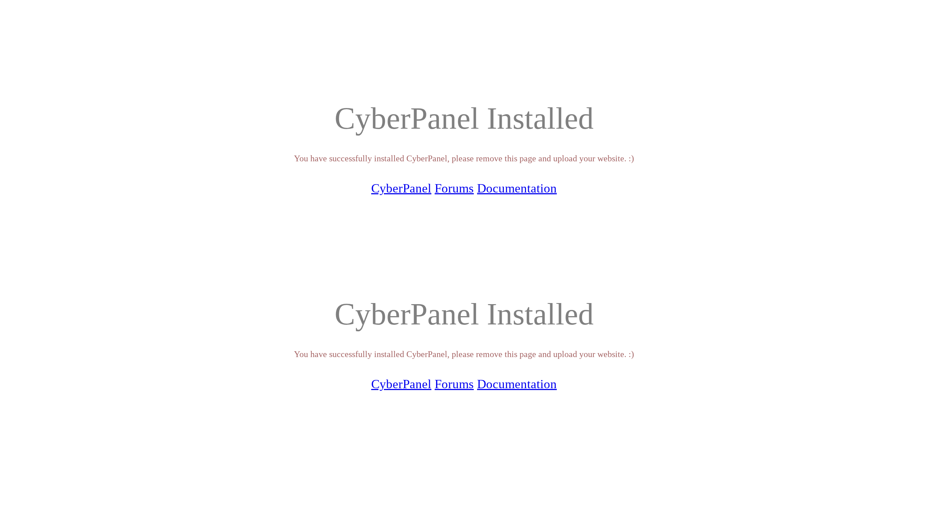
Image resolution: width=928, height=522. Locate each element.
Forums (454, 188)
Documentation (517, 188)
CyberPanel (401, 188)
